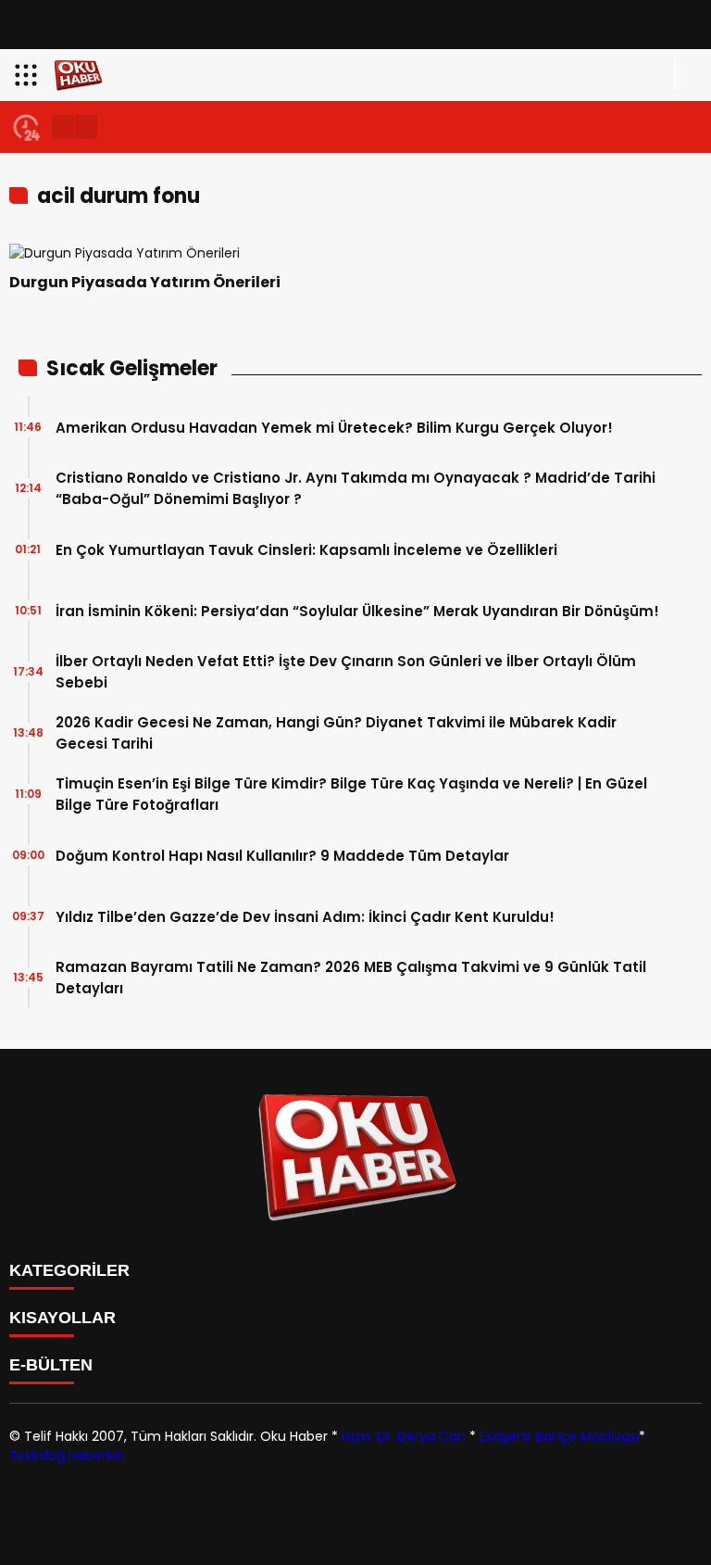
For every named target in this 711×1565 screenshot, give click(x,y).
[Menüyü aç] (28, 75)
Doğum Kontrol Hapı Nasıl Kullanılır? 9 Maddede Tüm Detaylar (282, 855)
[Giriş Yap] (688, 75)
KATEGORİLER (69, 1270)
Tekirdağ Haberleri (67, 1455)
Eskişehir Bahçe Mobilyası (559, 1436)
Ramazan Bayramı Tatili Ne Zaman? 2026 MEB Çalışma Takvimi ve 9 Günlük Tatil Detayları (351, 977)
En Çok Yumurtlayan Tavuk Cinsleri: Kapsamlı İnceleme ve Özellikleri (306, 550)
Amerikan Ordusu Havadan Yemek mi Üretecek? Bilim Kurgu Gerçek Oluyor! (334, 427)
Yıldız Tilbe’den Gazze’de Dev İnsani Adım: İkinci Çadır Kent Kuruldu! (305, 917)
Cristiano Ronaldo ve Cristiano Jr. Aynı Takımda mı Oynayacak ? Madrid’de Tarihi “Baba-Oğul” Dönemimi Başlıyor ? (355, 488)
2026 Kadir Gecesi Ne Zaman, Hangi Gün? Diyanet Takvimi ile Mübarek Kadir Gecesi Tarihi (336, 733)
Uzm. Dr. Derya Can (404, 1436)
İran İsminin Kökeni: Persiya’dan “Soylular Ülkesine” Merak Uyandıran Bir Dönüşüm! (357, 611)
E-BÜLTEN (51, 1365)
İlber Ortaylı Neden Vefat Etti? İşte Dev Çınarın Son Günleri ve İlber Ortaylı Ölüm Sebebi (346, 671)
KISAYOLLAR (62, 1317)
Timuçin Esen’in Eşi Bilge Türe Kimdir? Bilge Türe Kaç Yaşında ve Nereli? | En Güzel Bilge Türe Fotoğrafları (351, 794)
